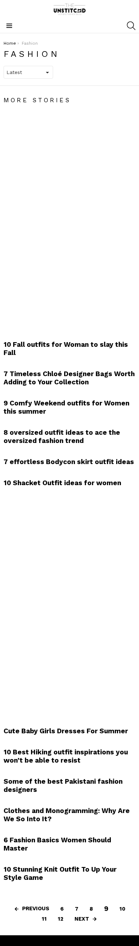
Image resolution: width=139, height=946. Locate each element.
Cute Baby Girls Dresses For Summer (66, 731)
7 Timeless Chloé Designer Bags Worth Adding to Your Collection (69, 378)
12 (60, 919)
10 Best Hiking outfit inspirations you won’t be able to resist (66, 756)
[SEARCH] (131, 26)
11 (44, 919)
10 (122, 909)
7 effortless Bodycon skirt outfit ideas (69, 462)
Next (81, 919)
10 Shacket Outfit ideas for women (62, 483)
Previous (35, 908)
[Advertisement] (57, 218)
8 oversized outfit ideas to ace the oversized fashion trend (62, 436)
